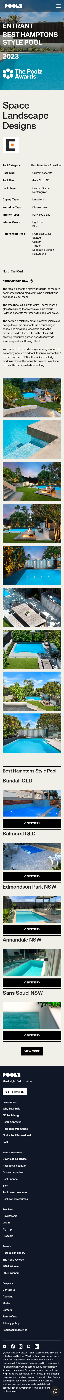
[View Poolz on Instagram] (21, 1346)
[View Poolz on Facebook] (13, 1346)
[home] (12, 6)
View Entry (32, 823)
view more (32, 1051)
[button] (58, 6)
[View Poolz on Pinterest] (29, 1346)
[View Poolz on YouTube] (5, 1346)
